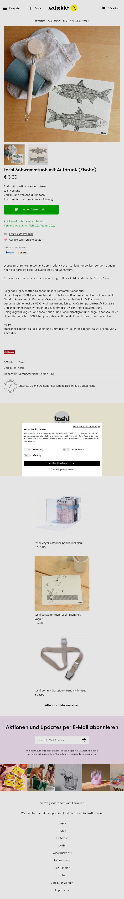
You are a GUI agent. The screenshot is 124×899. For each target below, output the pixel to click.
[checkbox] (27, 449)
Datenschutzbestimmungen (86, 426)
